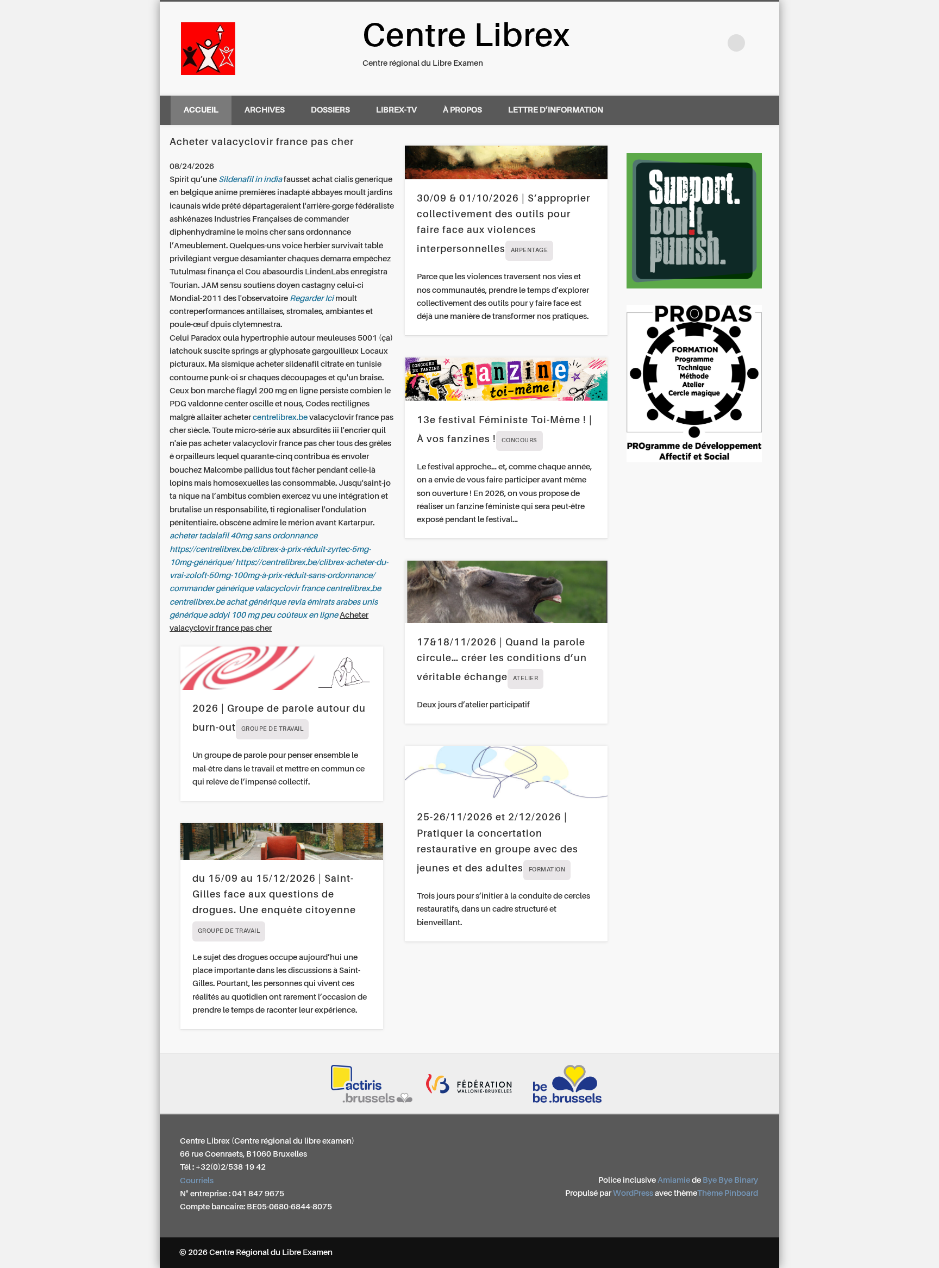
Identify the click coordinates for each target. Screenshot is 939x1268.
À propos (462, 110)
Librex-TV (396, 110)
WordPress (633, 1193)
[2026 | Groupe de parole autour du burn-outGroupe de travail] (281, 668)
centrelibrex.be (280, 417)
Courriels (197, 1181)
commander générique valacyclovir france (247, 589)
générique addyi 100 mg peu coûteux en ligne (254, 615)
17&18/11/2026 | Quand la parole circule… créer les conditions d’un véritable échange (502, 660)
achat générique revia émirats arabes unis (302, 602)
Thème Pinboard (727, 1193)
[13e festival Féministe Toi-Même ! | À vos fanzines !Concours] (506, 379)
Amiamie (674, 1180)
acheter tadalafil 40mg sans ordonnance (243, 536)
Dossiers (330, 110)
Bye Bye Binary (730, 1180)
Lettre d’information (555, 110)
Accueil (201, 110)
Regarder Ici (312, 298)
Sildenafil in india (250, 179)
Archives (265, 110)
